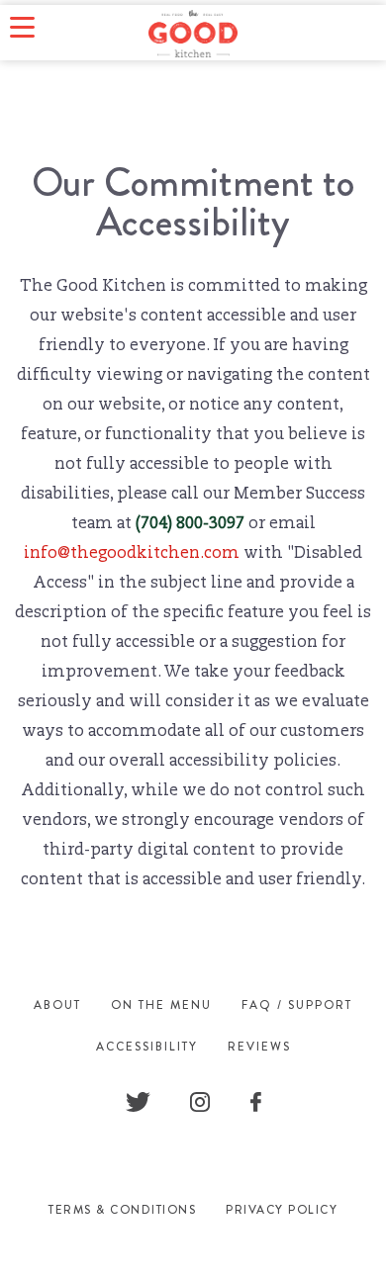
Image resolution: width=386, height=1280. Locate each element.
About (57, 1005)
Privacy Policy (282, 1210)
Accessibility (147, 1046)
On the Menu (161, 1005)
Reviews (259, 1046)
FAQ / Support (296, 1005)
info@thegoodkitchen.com (132, 554)
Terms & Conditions (122, 1210)
